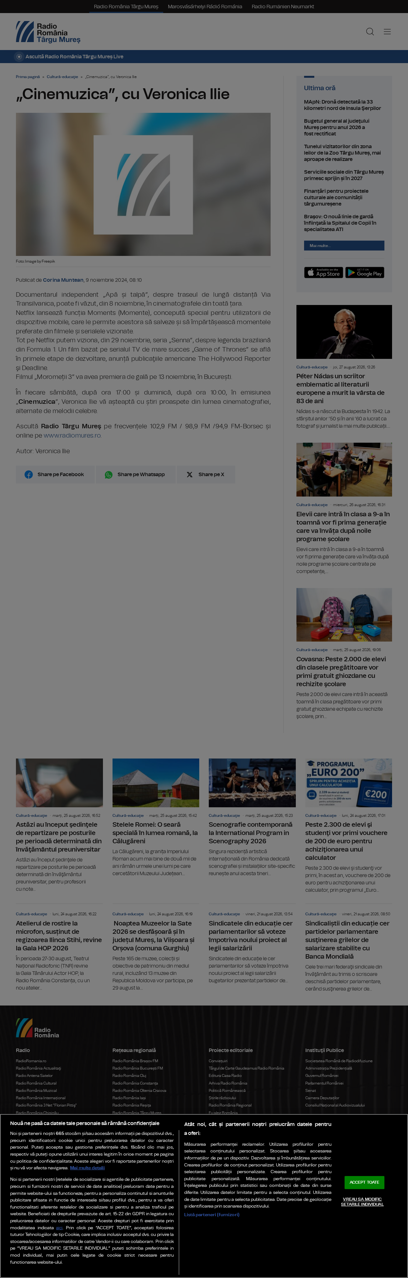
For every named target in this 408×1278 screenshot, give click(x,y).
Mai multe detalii (87, 1167)
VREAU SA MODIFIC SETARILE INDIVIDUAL (362, 1202)
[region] (204, 1196)
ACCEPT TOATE (365, 1182)
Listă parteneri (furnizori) (211, 1214)
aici (59, 1228)
